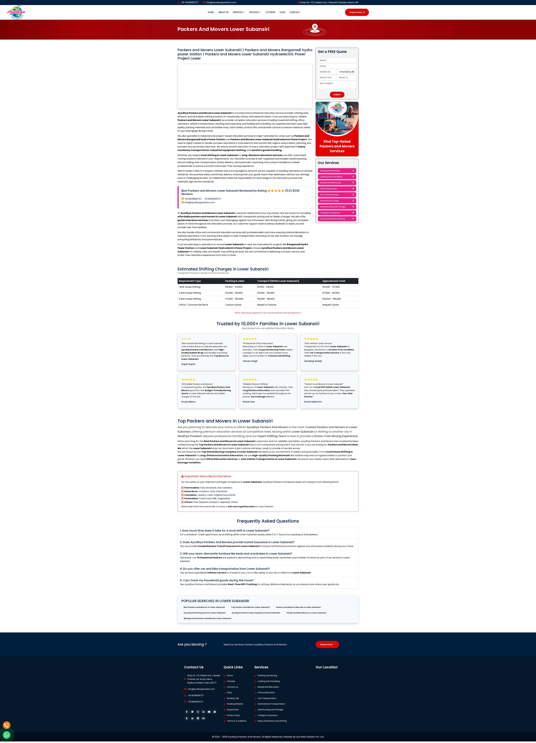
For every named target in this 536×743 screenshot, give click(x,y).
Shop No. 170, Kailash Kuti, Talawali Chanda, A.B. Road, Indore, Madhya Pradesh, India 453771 (203, 679)
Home (211, 12)
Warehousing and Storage (332, 206)
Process (254, 12)
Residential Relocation (330, 182)
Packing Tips (233, 698)
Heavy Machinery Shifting (332, 218)
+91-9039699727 (190, 2)
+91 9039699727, (193, 198)
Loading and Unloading (331, 176)
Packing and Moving (329, 170)
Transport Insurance (330, 212)
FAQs (282, 12)
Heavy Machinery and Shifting (272, 721)
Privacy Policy (233, 715)
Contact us (232, 687)
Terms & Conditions (236, 721)
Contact (295, 12)
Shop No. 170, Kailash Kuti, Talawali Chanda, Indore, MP (329, 2)
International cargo (329, 200)
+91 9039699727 (196, 695)
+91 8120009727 (212, 198)
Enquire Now (356, 12)
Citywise (270, 12)
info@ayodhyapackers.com (221, 2)
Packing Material (235, 703)
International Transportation (271, 703)
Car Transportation (329, 194)
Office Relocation (328, 188)
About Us (223, 12)
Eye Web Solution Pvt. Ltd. (310, 736)
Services (238, 12)
